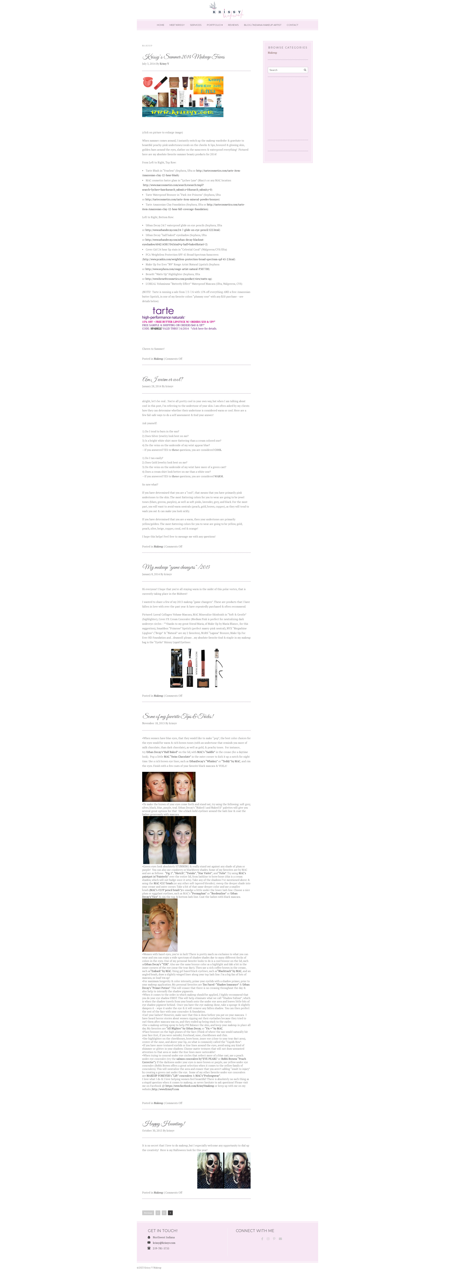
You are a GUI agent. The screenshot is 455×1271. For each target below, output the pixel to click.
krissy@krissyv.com (164, 1243)
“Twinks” (191, 873)
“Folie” (222, 873)
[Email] (280, 1239)
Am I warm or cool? (163, 380)
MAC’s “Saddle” (206, 752)
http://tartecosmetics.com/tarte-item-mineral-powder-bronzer (182, 199)
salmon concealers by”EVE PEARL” (196, 1058)
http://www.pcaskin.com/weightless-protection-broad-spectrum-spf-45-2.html (188, 259)
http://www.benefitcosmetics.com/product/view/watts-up (178, 278)
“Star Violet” (204, 873)
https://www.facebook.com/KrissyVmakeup (189, 1085)
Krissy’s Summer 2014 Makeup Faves (184, 57)
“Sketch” (179, 873)
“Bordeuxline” (218, 893)
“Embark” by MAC (160, 971)
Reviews (233, 24)
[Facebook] (262, 1239)
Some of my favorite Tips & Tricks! (178, 716)
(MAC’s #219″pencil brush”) (165, 890)
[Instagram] (268, 1239)
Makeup (158, 358)
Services (196, 24)
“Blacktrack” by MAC (229, 971)
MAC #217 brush (163, 883)
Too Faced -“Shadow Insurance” (221, 984)
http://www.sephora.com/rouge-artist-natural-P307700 (177, 269)
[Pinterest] (274, 1239)
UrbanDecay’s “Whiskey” (203, 761)
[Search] (305, 70)
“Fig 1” (168, 873)
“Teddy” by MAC (230, 761)
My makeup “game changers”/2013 (176, 567)
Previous (148, 1212)
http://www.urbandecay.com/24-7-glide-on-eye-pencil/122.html (182, 230)
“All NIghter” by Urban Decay (183, 1028)
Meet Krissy (177, 24)
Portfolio (214, 24)
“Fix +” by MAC (214, 1028)
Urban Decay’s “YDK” (156, 964)
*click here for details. (204, 328)
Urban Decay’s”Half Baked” (162, 752)
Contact (292, 24)
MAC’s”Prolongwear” (208, 1075)
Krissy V (164, 63)
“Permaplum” (199, 893)
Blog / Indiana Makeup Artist (262, 24)
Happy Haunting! (164, 1124)
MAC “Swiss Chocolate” (177, 756)
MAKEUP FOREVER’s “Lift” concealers (169, 1075)
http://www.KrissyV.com (165, 1089)
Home (160, 24)
